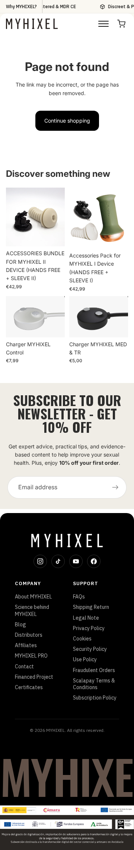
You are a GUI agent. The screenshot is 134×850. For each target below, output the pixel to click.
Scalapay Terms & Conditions (94, 684)
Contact (24, 666)
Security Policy (90, 649)
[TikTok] (58, 561)
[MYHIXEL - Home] (32, 24)
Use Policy (85, 659)
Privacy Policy (89, 628)
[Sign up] (115, 487)
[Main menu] (103, 23)
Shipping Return (91, 607)
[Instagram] (40, 561)
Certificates (29, 687)
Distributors (28, 635)
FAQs (79, 596)
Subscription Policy (95, 697)
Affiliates (26, 645)
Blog (20, 624)
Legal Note (86, 617)
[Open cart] (121, 23)
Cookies (82, 638)
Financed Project (34, 677)
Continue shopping (67, 120)
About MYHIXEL (33, 596)
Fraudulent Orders (94, 670)
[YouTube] (76, 561)
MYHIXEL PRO (31, 655)
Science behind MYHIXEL (32, 610)
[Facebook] (93, 561)
